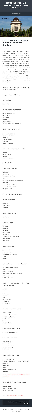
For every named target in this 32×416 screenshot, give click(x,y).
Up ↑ (16, 412)
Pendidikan (14, 395)
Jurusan (10, 395)
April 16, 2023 (6, 47)
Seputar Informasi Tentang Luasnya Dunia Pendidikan (16, 5)
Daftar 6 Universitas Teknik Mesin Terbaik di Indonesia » (18, 402)
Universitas (20, 395)
